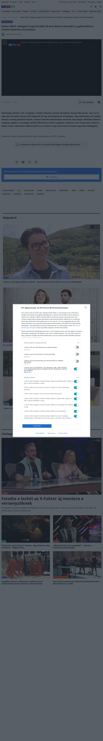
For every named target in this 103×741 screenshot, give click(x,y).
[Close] (86, 308)
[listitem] (51, 343)
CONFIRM (37, 426)
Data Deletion (40, 433)
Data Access (51, 433)
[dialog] (51, 370)
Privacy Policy (63, 433)
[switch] (76, 347)
